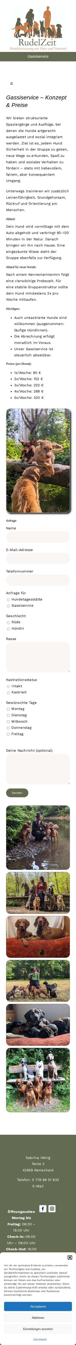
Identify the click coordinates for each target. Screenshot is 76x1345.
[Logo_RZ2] (38, 8)
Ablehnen (38, 1317)
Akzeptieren (38, 1306)
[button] (70, 1257)
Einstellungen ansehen (38, 1329)
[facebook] (42, 1208)
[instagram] (52, 1208)
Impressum (40, 1339)
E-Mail (38, 1186)
